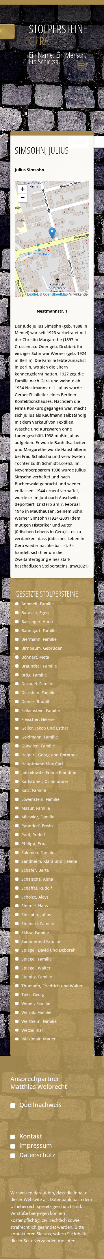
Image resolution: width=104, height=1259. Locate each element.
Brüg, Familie (34, 675)
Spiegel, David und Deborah (48, 950)
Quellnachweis (40, 1105)
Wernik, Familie (36, 1012)
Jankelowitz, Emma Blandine (48, 772)
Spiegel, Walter (36, 968)
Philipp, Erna (34, 843)
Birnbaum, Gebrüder (41, 648)
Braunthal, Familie (39, 666)
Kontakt (30, 1136)
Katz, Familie (33, 790)
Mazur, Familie (35, 808)
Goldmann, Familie (39, 737)
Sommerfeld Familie (40, 941)
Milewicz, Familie (37, 817)
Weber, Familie (35, 1003)
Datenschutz (37, 1155)
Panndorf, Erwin (37, 825)
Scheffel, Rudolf (36, 888)
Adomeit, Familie (37, 603)
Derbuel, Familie (37, 683)
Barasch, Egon (35, 612)
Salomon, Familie (37, 852)
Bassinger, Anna (37, 621)
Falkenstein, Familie (40, 710)
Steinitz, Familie (36, 977)
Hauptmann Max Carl (42, 763)
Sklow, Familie (35, 932)
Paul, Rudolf (33, 834)
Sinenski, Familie (37, 923)
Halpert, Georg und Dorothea (49, 755)
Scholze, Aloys (35, 897)
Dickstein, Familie (38, 692)
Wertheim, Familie (39, 1021)
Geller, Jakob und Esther (44, 728)
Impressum (35, 1145)
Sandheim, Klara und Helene (49, 861)
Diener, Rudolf (35, 701)
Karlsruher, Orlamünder (44, 781)
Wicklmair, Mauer (38, 1039)
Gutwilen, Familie (38, 746)
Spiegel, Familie (36, 959)
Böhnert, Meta (35, 657)
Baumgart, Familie (39, 630)
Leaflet (32, 294)
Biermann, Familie (39, 639)
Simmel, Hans (34, 905)
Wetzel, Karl (32, 1030)
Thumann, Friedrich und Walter (52, 986)
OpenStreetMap (55, 294)
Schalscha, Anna (37, 879)
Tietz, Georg (32, 994)
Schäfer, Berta (35, 870)
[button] (52, 233)
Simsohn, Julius (36, 914)
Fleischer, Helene (38, 719)
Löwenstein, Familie (40, 799)
